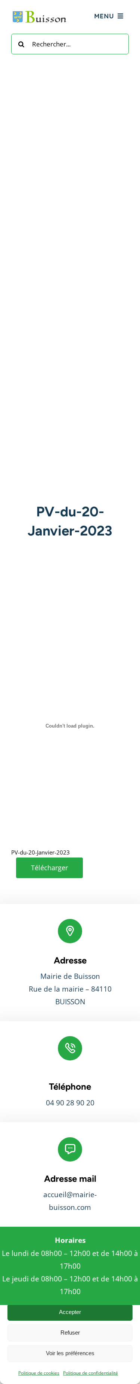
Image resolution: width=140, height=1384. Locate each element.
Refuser (70, 1332)
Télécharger (49, 867)
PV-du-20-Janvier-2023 (40, 852)
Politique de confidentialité (90, 1373)
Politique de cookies (38, 1373)
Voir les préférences (70, 1353)
